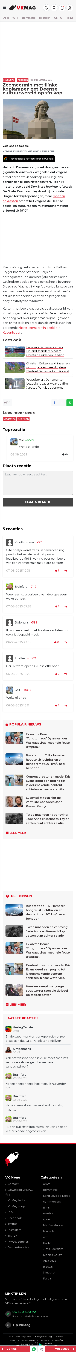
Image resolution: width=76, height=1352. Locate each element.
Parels (47, 1278)
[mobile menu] (4, 7)
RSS (10, 1212)
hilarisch (23, 80)
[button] (54, 7)
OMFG (58, 17)
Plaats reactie (38, 502)
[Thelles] (9, 658)
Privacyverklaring (43, 1336)
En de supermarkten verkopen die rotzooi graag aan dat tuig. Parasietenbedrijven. (35, 1038)
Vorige (12, 1348)
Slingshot (49, 1272)
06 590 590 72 (24, 1312)
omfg (46, 1184)
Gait (22, 440)
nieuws (47, 1266)
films (46, 1207)
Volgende (62, 1348)
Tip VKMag (21, 1325)
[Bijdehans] (9, 622)
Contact (13, 1184)
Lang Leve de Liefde (56, 1195)
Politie (47, 1243)
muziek (48, 1213)
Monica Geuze (52, 1255)
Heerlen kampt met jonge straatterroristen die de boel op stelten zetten (47, 991)
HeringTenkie (23, 1027)
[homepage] (22, 7)
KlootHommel (25, 542)
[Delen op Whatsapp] (69, 402)
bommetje (50, 1189)
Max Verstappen (54, 1225)
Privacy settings (18, 1241)
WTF (15, 17)
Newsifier (58, 1340)
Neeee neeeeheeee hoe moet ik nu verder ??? (35, 1086)
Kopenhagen (12, 332)
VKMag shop (16, 1206)
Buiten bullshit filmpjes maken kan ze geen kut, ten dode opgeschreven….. (36, 1129)
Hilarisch (45, 17)
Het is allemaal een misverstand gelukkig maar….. (34, 1107)
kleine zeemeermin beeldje (37, 327)
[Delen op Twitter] (62, 402)
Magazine (8, 80)
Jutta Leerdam (53, 1249)
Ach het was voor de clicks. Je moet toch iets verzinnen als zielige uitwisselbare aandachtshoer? (36, 1062)
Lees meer (18, 833)
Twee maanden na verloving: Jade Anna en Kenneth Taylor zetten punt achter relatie (47, 819)
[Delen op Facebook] (54, 402)
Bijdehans (21, 622)
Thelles (20, 658)
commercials (52, 1201)
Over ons (14, 1340)
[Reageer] (66, 570)
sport (46, 1219)
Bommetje (29, 17)
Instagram (14, 1229)
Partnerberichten (19, 1247)
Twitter (12, 1223)
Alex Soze (49, 1260)
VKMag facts (16, 1200)
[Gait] (13, 441)
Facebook (15, 1218)
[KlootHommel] (9, 542)
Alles (6, 17)
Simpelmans (22, 1048)
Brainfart (21, 586)
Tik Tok (12, 1235)
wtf (45, 1237)
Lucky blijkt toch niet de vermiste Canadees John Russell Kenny (44, 802)
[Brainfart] (9, 586)
